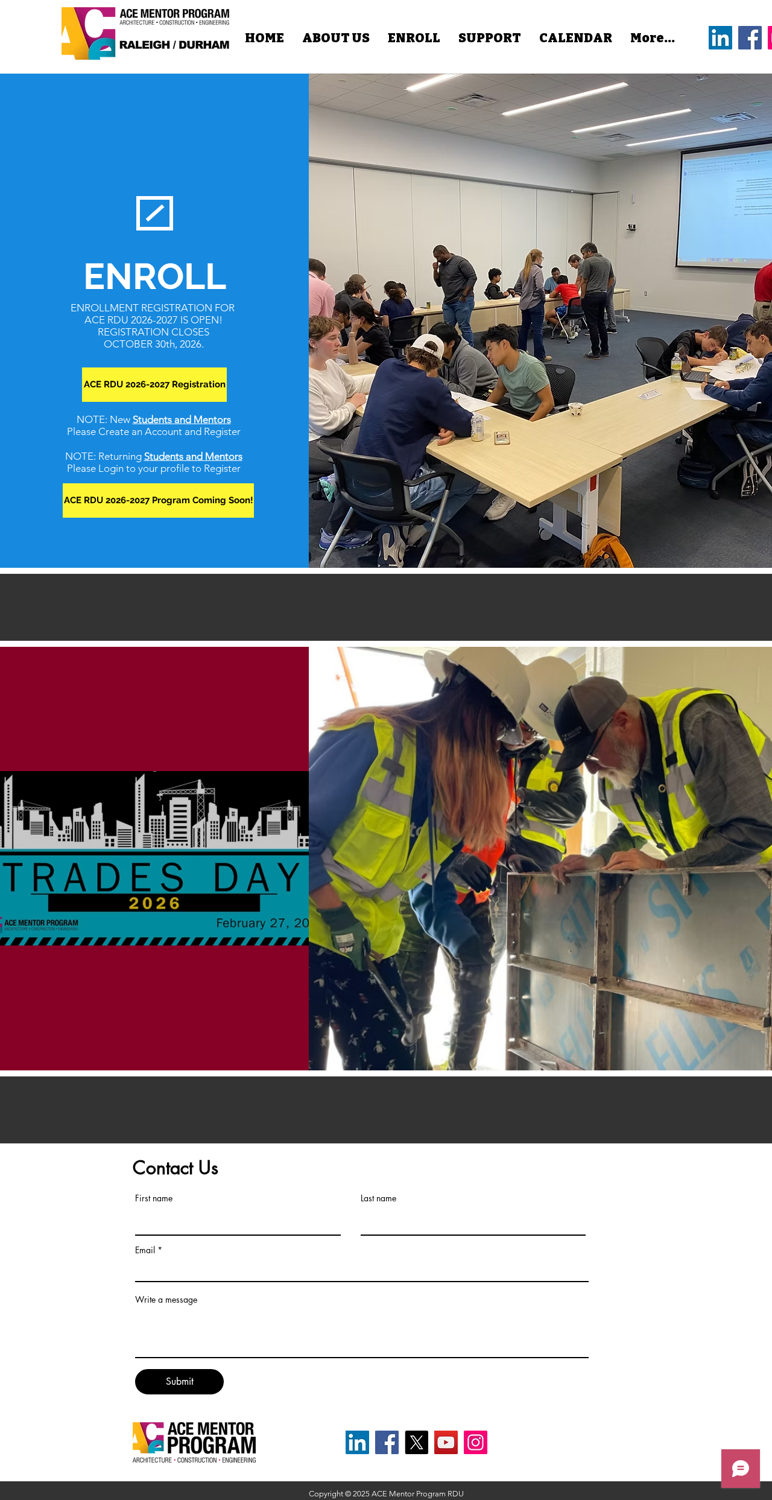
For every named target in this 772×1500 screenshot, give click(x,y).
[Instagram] (475, 1442)
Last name (378, 1198)
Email (145, 1250)
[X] (416, 1442)
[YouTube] (446, 1442)
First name (153, 1198)
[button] (158, 500)
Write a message (166, 1299)
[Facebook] (750, 37)
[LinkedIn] (720, 37)
